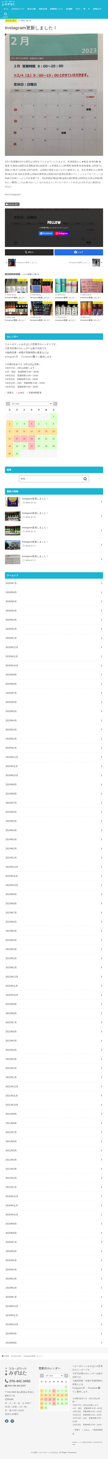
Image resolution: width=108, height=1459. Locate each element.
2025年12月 (12, 647)
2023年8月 (11, 903)
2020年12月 (12, 1196)
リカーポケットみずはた (48, 1452)
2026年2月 (11, 629)
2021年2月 (11, 1178)
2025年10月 (12, 665)
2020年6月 (11, 1251)
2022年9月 (11, 1004)
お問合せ (96, 9)
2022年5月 (11, 1040)
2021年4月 (11, 1159)
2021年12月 (12, 1086)
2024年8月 (11, 793)
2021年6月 (11, 1141)
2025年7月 (11, 693)
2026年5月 (11, 601)
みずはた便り (11, 20)
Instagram (10, 356)
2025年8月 (11, 684)
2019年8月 (11, 1342)
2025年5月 (11, 711)
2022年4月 (11, 1050)
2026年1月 (11, 638)
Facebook (27, 356)
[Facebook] (46, 233)
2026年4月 (11, 610)
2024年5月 (11, 821)
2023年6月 (11, 921)
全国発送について (56, 9)
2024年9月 (11, 784)
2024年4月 (11, 830)
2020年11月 (12, 1205)
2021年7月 (11, 1132)
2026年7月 (11, 583)
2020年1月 (11, 1297)
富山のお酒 (32, 9)
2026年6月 (11, 592)
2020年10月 (12, 1214)
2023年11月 (12, 876)
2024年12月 (12, 757)
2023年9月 (11, 894)
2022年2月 (11, 1068)
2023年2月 (11, 958)
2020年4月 (11, 1269)
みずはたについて (18, 9)
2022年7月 (11, 1022)
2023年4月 (11, 940)
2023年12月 (12, 867)
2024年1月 (11, 857)
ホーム (6, 9)
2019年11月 (12, 1315)
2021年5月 (11, 1150)
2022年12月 (12, 976)
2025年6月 (11, 702)
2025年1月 (11, 748)
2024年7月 (11, 803)
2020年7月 (11, 1242)
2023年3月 (11, 949)
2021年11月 (12, 1095)
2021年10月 (12, 1104)
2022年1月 (11, 1077)
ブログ (78, 9)
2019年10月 (12, 1324)
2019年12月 (12, 1306)
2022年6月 (11, 1031)
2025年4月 (11, 720)
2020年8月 (11, 1233)
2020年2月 (11, 1287)
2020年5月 (11, 1260)
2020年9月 (11, 1223)
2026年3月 (11, 619)
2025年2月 (11, 738)
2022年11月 (12, 986)
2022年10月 (12, 995)
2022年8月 (11, 1013)
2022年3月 (11, 1059)
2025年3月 (11, 729)
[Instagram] (61, 233)
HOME (6, 1356)
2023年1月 (11, 967)
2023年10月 (12, 885)
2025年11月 (12, 656)
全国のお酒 (43, 9)
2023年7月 (11, 912)
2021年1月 (11, 1187)
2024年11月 (12, 766)
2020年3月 (11, 1278)
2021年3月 (11, 1169)
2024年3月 (11, 839)
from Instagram (13, 194)
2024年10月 (12, 775)
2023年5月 (11, 931)
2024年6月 (11, 812)
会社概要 (69, 9)
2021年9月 (11, 1114)
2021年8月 (11, 1123)
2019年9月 (11, 1333)
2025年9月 (11, 674)
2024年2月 (11, 848)
